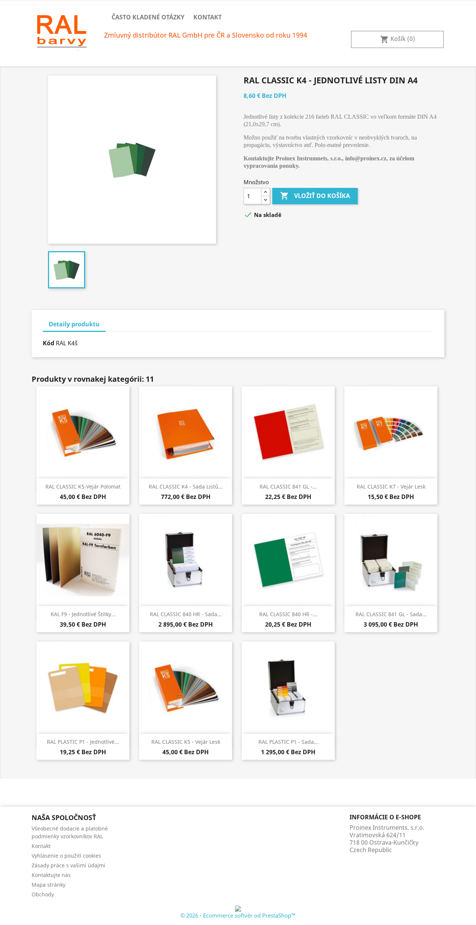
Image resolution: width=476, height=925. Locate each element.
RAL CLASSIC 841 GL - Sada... (391, 614)
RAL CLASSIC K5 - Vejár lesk (185, 741)
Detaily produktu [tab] (74, 324)
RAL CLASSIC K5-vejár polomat (82, 486)
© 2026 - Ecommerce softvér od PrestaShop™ (238, 915)
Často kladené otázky (148, 17)
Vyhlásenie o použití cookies (66, 855)
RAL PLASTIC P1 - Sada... (288, 741)
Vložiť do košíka (315, 195)
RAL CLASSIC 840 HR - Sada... (186, 614)
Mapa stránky (48, 884)
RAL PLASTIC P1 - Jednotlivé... (83, 741)
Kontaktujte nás (51, 874)
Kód (48, 343)
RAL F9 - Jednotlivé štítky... (83, 614)
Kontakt (207, 17)
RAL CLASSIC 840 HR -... (288, 614)
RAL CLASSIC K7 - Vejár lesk (391, 486)
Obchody (43, 894)
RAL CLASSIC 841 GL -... (288, 486)
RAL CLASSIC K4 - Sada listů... (186, 486)
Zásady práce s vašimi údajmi (68, 865)
